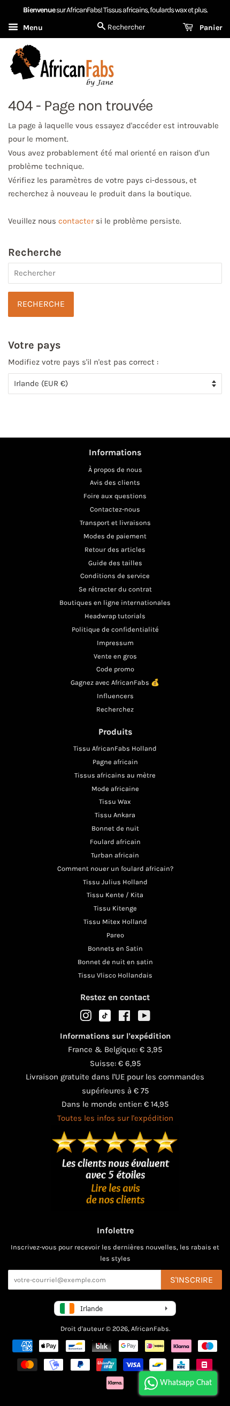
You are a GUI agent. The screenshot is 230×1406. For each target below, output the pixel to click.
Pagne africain (115, 762)
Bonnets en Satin (115, 948)
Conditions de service (115, 576)
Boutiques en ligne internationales (115, 602)
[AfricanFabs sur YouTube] (144, 1018)
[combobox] (115, 273)
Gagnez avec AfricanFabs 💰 (115, 682)
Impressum (115, 643)
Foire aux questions (115, 496)
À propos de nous (115, 469)
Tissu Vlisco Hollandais (115, 975)
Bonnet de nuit (115, 828)
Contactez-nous (115, 509)
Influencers (115, 696)
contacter (76, 221)
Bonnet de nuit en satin (115, 962)
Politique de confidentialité (115, 629)
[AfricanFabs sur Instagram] (85, 1018)
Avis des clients (115, 482)
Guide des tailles (115, 563)
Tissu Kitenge (115, 908)
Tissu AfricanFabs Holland (115, 748)
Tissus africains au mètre (115, 775)
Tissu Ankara (115, 815)
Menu (32, 27)
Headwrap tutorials (115, 616)
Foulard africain (115, 842)
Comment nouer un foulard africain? (115, 868)
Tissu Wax (115, 801)
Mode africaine (115, 789)
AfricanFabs (150, 1328)
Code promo (115, 669)
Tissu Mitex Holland (115, 921)
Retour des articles (115, 549)
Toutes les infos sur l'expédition (115, 1118)
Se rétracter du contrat (115, 589)
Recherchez (115, 709)
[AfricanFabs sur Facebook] (124, 1018)
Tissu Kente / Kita (115, 895)
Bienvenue (39, 9)
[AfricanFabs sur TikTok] (105, 1019)
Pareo (115, 935)
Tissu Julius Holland (115, 882)
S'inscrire (191, 1280)
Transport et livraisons (115, 523)
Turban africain (115, 855)
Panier (209, 27)
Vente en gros (115, 656)
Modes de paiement (115, 536)
